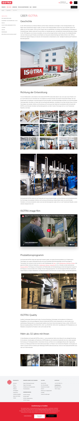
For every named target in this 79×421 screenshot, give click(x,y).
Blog (31, 7)
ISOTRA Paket (26, 396)
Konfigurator (74, 7)
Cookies (3, 27)
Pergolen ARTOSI (24, 267)
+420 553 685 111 (58, 383)
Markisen (47, 265)
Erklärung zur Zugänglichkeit (9, 34)
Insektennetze (42, 265)
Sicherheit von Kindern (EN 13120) (9, 20)
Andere (14, 398)
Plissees (73, 263)
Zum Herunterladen (6, 18)
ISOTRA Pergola (26, 400)
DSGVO (3, 23)
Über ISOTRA (9, 7)
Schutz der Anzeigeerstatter (9, 25)
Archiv (3, 29)
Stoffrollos (68, 263)
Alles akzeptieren (51, 415)
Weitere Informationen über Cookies (45, 409)
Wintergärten (15, 390)
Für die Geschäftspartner (23, 7)
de (75, 2)
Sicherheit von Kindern (45, 387)
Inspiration (14, 7)
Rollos (14, 385)
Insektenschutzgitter (17, 394)
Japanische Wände (16, 396)
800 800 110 (63, 2)
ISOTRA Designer (26, 394)
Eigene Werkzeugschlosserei (28, 383)
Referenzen (4, 32)
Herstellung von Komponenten (29, 387)
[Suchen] (71, 2)
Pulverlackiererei (26, 388)
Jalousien (15, 383)
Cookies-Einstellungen (45, 394)
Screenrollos (52, 265)
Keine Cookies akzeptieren (39, 416)
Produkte (4, 7)
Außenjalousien (62, 263)
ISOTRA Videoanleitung (27, 398)
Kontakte (34, 7)
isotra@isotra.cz (58, 385)
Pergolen (15, 387)
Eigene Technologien (27, 385)
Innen (54, 263)
